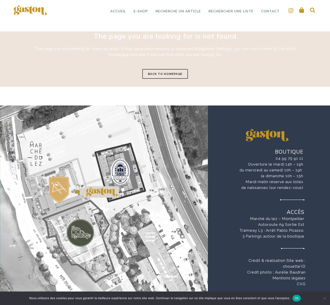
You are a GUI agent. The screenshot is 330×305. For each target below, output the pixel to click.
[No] (324, 298)
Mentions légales (289, 278)
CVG (301, 284)
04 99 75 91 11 (289, 158)
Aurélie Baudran (290, 272)
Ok (297, 298)
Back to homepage (165, 74)
